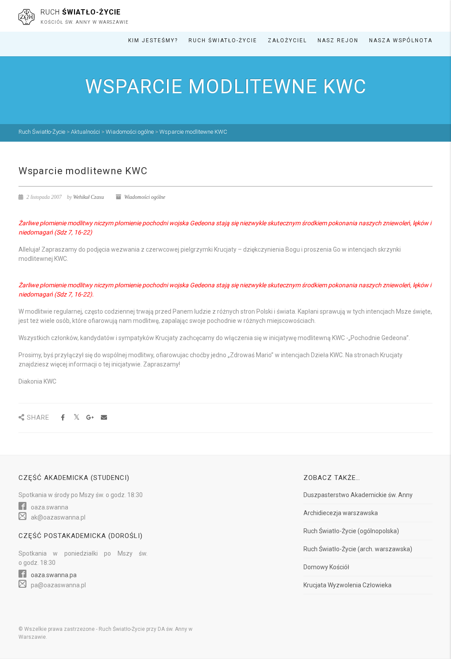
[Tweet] (76, 417)
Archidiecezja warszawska (340, 512)
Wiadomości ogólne (144, 197)
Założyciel (287, 40)
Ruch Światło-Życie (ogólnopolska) (351, 531)
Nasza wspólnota (401, 40)
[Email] (103, 417)
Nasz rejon (338, 40)
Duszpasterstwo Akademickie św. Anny (358, 494)
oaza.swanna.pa (54, 574)
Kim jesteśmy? (153, 40)
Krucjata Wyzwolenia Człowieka (347, 585)
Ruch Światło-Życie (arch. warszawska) (357, 549)
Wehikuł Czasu (88, 197)
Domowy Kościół (326, 567)
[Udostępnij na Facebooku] (62, 417)
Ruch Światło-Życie (223, 40)
